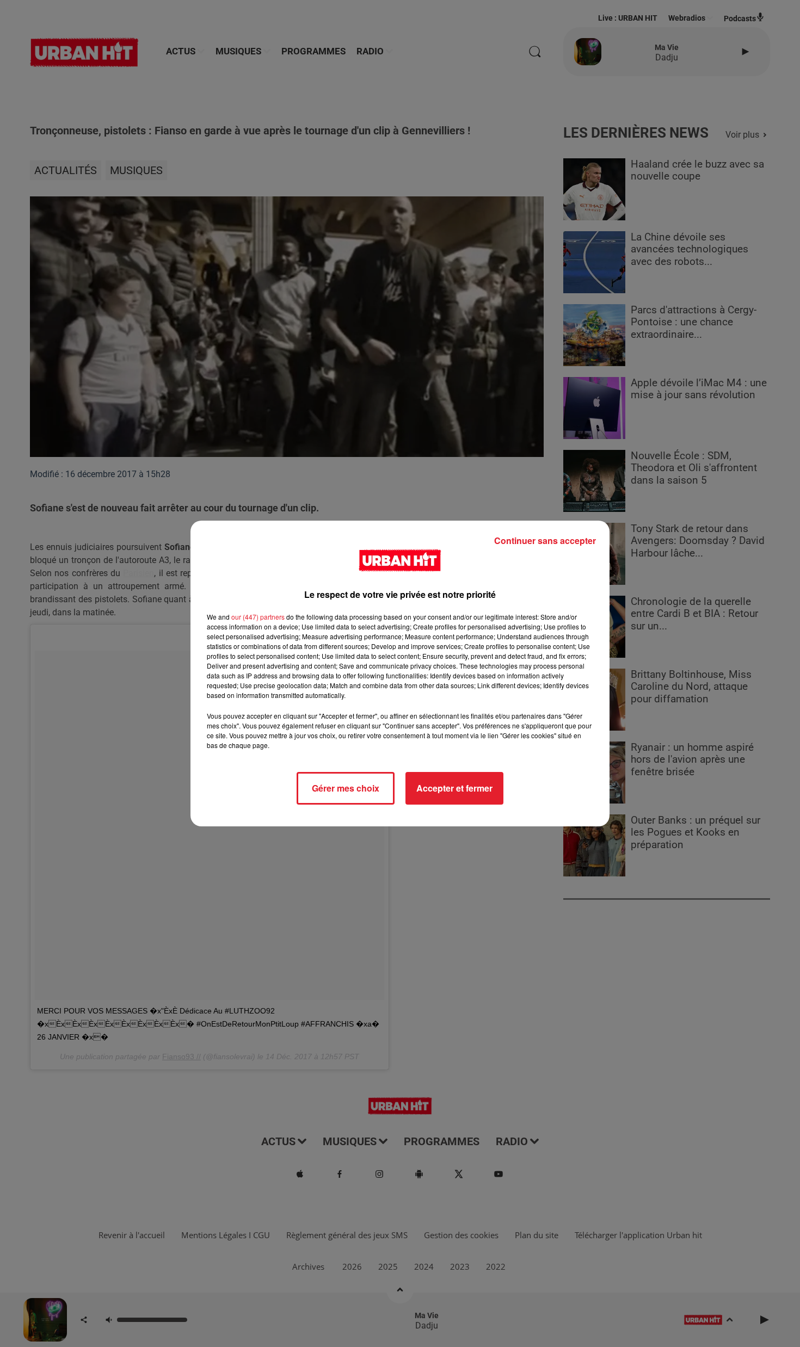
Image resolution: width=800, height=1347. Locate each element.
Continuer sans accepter (545, 540)
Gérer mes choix (345, 788)
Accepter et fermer (454, 788)
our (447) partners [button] (258, 616)
